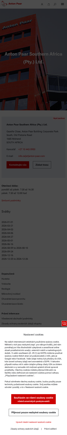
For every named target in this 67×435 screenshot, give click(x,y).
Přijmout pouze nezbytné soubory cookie (33, 412)
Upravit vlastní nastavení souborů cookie (33, 422)
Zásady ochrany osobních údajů (25, 429)
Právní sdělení (50, 429)
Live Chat (64, 323)
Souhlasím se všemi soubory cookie (33, 399)
